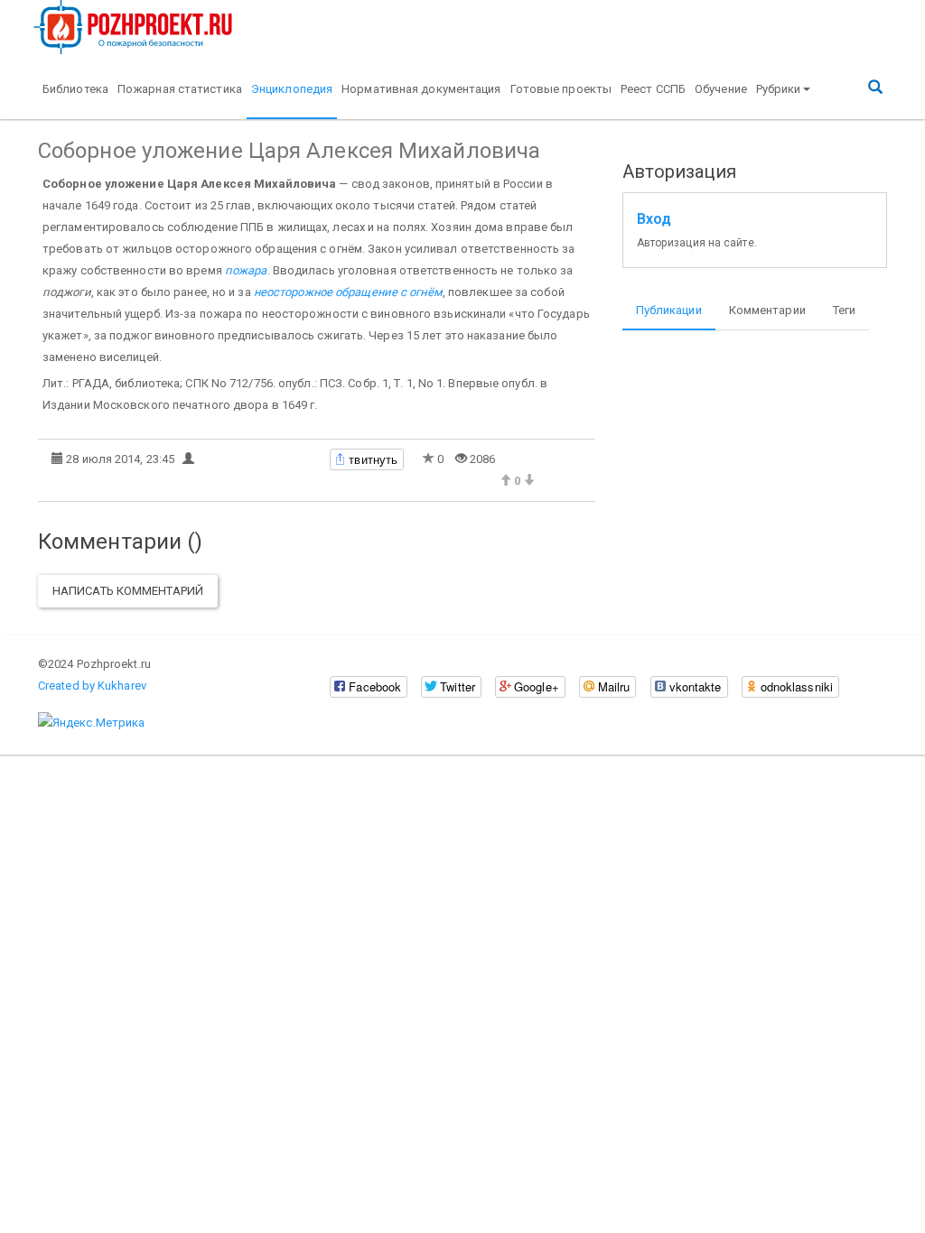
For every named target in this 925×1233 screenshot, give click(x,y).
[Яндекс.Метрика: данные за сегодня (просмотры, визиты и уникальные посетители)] (91, 723)
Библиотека (75, 89)
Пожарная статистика (179, 89)
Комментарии (767, 310)
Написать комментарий (127, 591)
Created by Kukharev (92, 685)
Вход (654, 219)
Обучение (721, 89)
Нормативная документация (420, 89)
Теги (844, 310)
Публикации (669, 310)
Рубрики (778, 89)
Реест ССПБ (653, 89)
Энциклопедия (291, 89)
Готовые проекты (561, 89)
